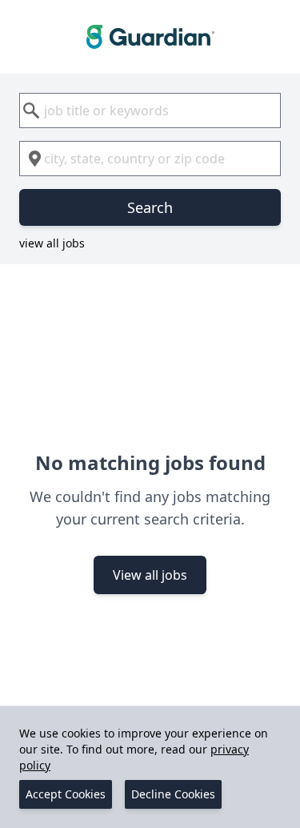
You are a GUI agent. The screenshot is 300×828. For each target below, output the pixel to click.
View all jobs (150, 575)
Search (150, 207)
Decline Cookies (173, 794)
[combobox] (150, 110)
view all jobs (52, 243)
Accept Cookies (66, 794)
